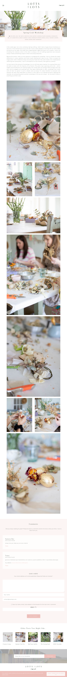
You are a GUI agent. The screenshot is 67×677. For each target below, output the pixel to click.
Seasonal (48, 36)
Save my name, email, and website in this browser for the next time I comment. (34, 604)
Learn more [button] (5, 674)
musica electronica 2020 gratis (20, 562)
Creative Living (28, 36)
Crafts (22, 36)
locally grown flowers (51, 37)
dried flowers (23, 37)
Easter (34, 36)
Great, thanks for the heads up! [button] (56, 674)
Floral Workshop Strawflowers (36, 37)
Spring (26, 39)
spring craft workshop (35, 39)
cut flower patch (14, 37)
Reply (6, 546)
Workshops (54, 36)
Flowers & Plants (41, 36)
